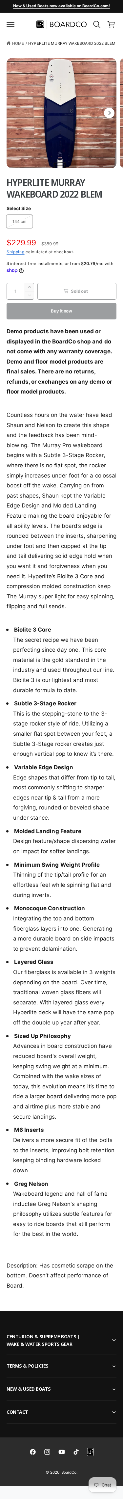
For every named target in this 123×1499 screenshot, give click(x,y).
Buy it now (61, 310)
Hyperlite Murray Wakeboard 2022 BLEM (71, 43)
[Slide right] (109, 113)
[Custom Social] (90, 1452)
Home (18, 43)
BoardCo (68, 1472)
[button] (10, 24)
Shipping (16, 251)
